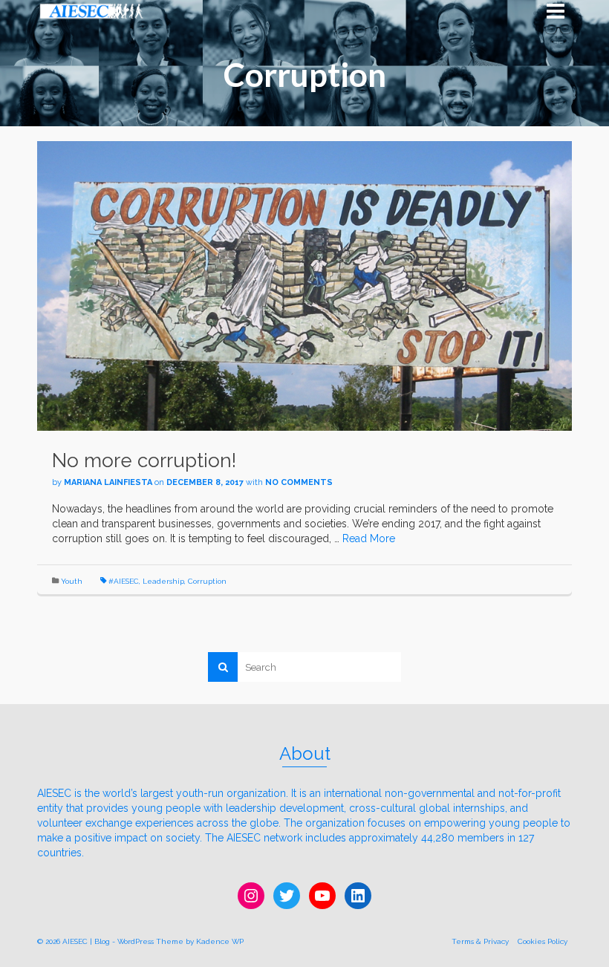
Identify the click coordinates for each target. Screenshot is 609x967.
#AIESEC (123, 581)
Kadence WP (220, 941)
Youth (71, 581)
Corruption (207, 581)
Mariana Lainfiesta (108, 482)
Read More (368, 538)
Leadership (163, 581)
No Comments (299, 482)
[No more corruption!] (304, 285)
